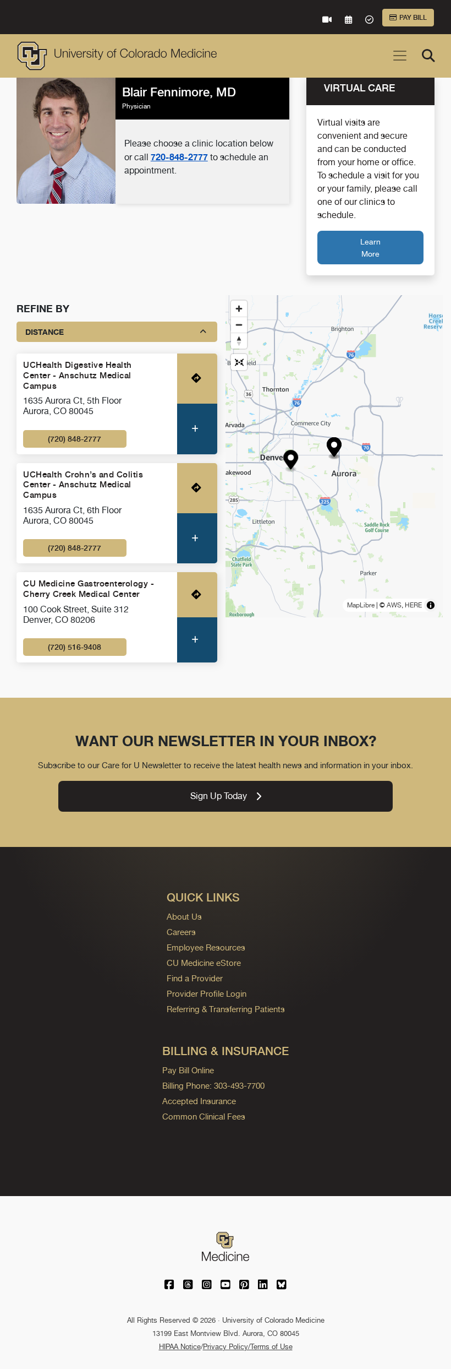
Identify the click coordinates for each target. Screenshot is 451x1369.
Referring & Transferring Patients (226, 1009)
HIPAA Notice (180, 1347)
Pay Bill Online (188, 1070)
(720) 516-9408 (74, 647)
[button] (334, 448)
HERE (413, 605)
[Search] (428, 55)
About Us (184, 916)
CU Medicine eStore (204, 963)
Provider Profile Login (206, 993)
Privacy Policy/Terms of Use (248, 1347)
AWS (394, 605)
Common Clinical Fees (203, 1116)
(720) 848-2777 (74, 438)
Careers (181, 932)
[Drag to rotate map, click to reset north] (239, 341)
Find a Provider (195, 978)
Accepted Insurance (199, 1101)
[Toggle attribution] (430, 605)
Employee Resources (206, 947)
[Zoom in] (239, 309)
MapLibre (361, 605)
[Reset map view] (239, 362)
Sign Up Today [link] (218, 796)
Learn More (370, 247)
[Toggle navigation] (400, 55)
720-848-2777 (179, 156)
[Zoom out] (239, 325)
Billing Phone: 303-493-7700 (213, 1085)
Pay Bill (413, 17)
